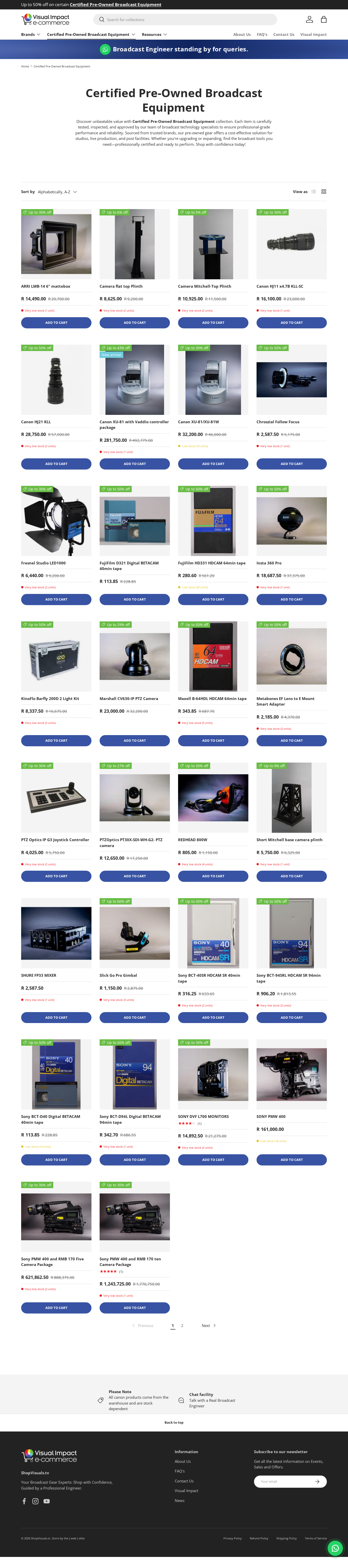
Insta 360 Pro (269, 562)
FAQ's (262, 34)
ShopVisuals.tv (40, 1538)
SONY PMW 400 (271, 1116)
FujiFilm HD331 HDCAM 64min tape (212, 562)
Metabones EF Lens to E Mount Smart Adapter (286, 701)
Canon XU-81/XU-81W (198, 421)
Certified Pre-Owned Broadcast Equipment (88, 34)
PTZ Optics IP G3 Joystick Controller (55, 839)
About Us (242, 34)
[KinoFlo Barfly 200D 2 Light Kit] (56, 656)
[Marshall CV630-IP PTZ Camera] (135, 656)
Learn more (106, 4)
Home (25, 66)
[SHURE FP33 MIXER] (56, 933)
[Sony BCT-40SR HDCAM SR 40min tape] (213, 933)
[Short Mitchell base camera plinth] (292, 798)
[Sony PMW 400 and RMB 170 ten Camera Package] (135, 1217)
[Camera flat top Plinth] (135, 244)
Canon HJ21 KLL (36, 421)
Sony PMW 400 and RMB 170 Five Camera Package (52, 1261)
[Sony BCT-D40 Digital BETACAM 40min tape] (56, 1074)
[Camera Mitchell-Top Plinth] (213, 244)
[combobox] (185, 19)
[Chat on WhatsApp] (335, 1548)
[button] (323, 19)
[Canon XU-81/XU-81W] (213, 380)
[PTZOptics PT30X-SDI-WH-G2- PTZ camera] (135, 798)
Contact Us (283, 34)
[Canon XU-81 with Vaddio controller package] (135, 380)
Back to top (174, 1422)
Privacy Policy (232, 1538)
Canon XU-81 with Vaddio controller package (134, 424)
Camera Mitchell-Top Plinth (204, 286)
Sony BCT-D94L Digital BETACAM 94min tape (130, 1119)
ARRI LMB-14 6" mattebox (45, 286)
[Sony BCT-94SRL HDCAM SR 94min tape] (292, 933)
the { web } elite (74, 1538)
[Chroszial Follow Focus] (292, 380)
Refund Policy (259, 1538)
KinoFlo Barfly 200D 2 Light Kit (50, 698)
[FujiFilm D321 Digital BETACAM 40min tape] (135, 521)
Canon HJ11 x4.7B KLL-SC (280, 286)
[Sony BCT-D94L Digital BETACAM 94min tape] (135, 1074)
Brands (28, 34)
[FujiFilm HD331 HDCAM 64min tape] (213, 521)
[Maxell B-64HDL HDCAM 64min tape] (213, 656)
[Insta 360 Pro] (292, 521)
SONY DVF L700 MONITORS (203, 1116)
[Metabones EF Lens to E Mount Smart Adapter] (292, 656)
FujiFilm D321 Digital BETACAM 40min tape (129, 565)
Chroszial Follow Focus (278, 421)
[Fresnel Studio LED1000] (56, 521)
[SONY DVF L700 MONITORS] (213, 1074)
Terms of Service (316, 1538)
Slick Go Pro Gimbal (118, 975)
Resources (151, 34)
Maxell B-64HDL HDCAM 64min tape (212, 698)
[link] (142, 1325)
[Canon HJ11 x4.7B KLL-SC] (292, 244)
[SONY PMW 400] (292, 1074)
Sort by (28, 191)
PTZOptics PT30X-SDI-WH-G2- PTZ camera (131, 842)
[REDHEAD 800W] (213, 798)
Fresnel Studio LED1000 (43, 562)
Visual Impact (313, 34)
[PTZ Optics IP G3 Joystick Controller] (56, 798)
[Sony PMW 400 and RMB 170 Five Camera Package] (56, 1217)
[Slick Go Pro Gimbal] (135, 933)
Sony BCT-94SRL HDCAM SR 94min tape (289, 978)
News (179, 1500)
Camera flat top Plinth (121, 286)
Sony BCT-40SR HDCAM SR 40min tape (209, 978)
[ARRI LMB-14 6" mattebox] (56, 244)
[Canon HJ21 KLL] (56, 380)
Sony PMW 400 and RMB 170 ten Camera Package (130, 1261)
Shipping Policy (286, 1538)
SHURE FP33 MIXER (38, 975)
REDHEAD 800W (192, 839)
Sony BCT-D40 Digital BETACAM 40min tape (50, 1119)
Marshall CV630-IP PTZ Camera (129, 698)
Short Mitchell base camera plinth (290, 839)
